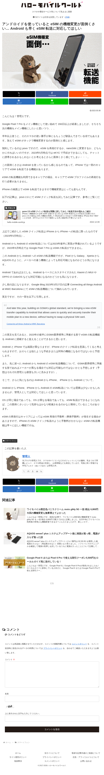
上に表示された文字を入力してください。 (23, 713)
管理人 (26, 456)
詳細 (67, 17)
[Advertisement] (52, 604)
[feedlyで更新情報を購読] (37, 471)
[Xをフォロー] (24, 471)
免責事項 (18, 761)
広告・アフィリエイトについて (86, 757)
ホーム (18, 753)
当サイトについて (52, 753)
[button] (85, 101)
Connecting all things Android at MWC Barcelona (26, 324)
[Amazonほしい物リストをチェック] (32, 471)
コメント (10, 659)
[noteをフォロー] (28, 471)
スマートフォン (11, 441)
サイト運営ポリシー (18, 757)
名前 (7, 694)
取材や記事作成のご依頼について (86, 753)
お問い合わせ (86, 761)
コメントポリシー (79, 644)
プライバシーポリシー (52, 648)
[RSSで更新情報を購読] (41, 471)
